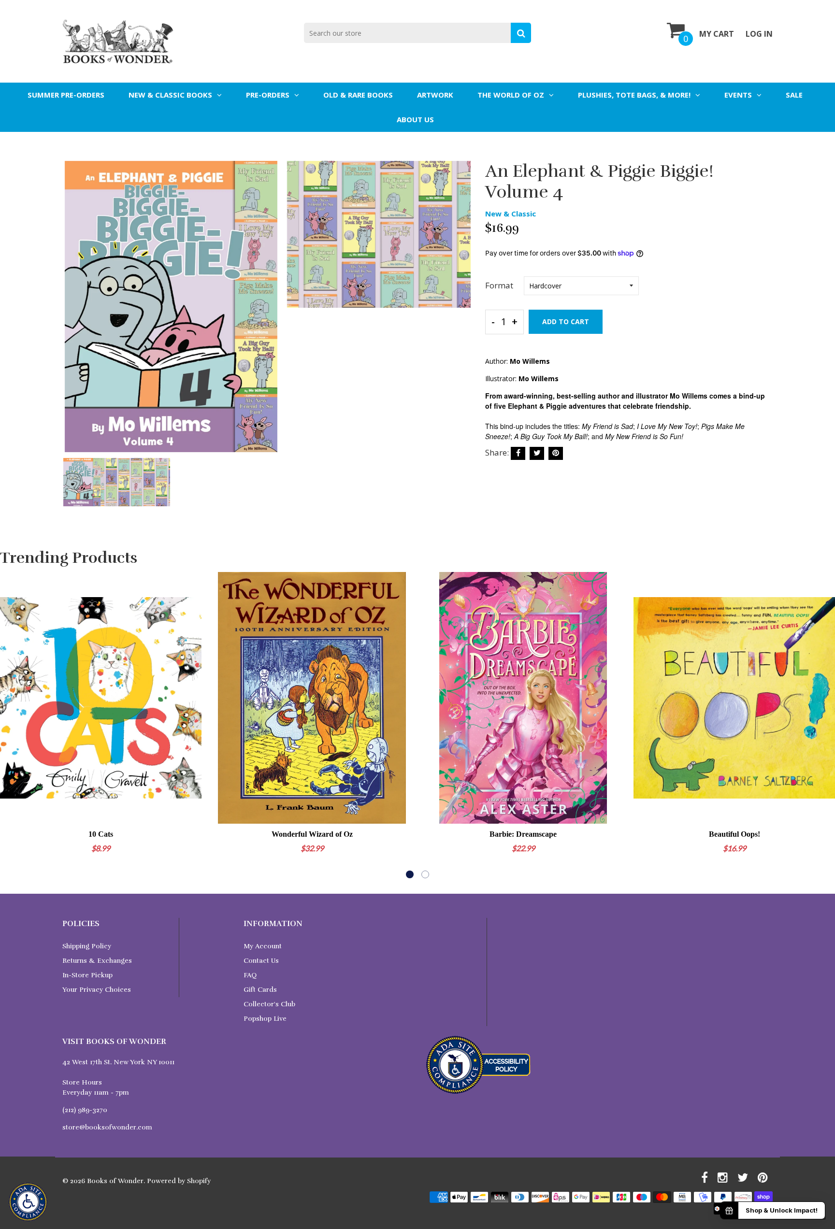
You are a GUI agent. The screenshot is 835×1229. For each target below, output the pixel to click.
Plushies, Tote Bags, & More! (634, 95)
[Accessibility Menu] (28, 1202)
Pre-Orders (267, 95)
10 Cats (100, 834)
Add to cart (565, 321)
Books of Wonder (115, 1181)
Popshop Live (265, 1019)
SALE (794, 95)
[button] (410, 874)
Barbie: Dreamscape (523, 834)
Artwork (435, 95)
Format (499, 285)
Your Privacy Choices (96, 990)
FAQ (250, 975)
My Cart (716, 34)
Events (738, 95)
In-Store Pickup (87, 975)
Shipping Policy (86, 946)
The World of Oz (510, 95)
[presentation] (72, 313)
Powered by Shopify (179, 1181)
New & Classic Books (170, 95)
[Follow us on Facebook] (518, 453)
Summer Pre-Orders (66, 95)
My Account (263, 946)
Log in (759, 34)
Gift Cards (260, 990)
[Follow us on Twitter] (537, 453)
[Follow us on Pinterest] (555, 453)
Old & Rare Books (358, 95)
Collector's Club (269, 1004)
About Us (415, 119)
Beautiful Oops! (734, 834)
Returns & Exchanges (97, 961)
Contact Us (261, 961)
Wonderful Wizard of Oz (312, 834)
